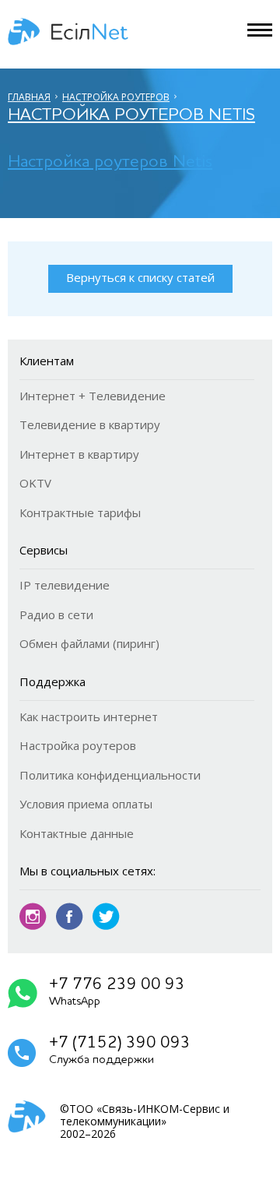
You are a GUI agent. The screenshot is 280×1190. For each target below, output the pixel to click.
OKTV (35, 483)
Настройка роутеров (116, 97)
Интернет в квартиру (79, 454)
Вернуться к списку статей (140, 277)
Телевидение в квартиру (89, 424)
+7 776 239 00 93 (117, 992)
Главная (29, 97)
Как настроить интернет (88, 716)
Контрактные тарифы (80, 512)
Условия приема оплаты (85, 804)
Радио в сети (56, 614)
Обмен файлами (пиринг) (89, 643)
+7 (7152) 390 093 (120, 1050)
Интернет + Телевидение (92, 395)
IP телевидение (64, 585)
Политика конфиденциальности (110, 775)
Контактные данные (76, 833)
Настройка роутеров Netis (131, 115)
